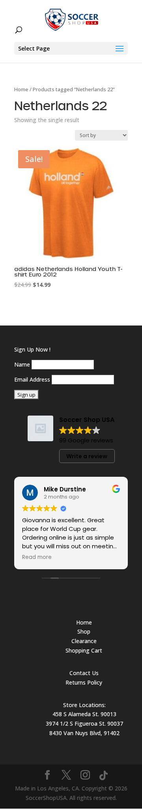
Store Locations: (84, 705)
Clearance (84, 641)
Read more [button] (37, 557)
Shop (83, 631)
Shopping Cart (83, 650)
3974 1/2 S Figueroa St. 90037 (84, 723)
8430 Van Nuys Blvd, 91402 (84, 733)
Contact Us (84, 673)
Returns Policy (83, 682)
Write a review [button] (86, 456)
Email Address (32, 379)
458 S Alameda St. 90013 (84, 714)
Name (22, 364)
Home (21, 89)
